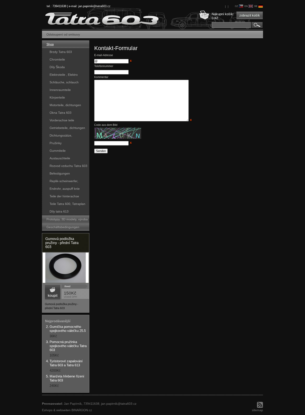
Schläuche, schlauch (64, 82)
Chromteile (57, 59)
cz (236, 6)
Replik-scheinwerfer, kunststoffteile (64, 182)
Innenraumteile (60, 90)
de (255, 6)
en (246, 6)
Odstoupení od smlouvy (63, 34)
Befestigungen (60, 173)
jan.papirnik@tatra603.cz (94, 6)
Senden (101, 151)
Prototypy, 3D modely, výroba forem (67, 220)
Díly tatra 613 (59, 211)
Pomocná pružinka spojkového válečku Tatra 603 (68, 346)
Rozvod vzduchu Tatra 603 (68, 166)
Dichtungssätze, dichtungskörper (61, 136)
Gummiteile (58, 150)
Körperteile (57, 97)
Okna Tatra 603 (60, 112)
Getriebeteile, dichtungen (67, 128)
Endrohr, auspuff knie (65, 188)
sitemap (257, 410)
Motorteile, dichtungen (65, 105)
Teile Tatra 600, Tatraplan (67, 204)
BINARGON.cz (81, 410)
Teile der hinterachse (64, 196)
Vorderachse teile (62, 120)
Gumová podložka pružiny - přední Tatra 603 (62, 243)
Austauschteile (60, 158)
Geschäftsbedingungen (62, 227)
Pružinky (56, 143)
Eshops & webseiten (56, 410)
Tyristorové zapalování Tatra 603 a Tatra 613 (66, 363)
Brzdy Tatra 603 (61, 52)
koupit (52, 295)
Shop (50, 44)
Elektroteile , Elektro (64, 74)
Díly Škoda (57, 67)
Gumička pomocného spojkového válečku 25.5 (68, 329)
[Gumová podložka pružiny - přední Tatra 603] (65, 267)
